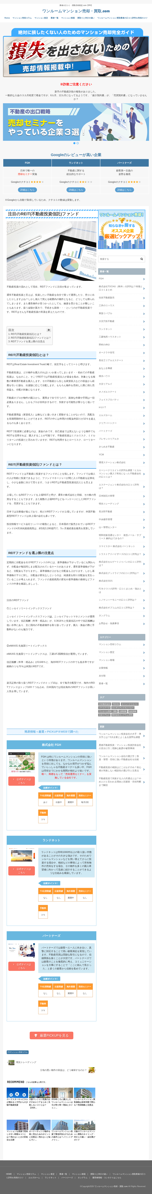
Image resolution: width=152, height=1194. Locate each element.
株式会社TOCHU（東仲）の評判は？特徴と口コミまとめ (120, 288)
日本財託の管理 (106, 496)
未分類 (102, 676)
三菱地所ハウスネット (110, 337)
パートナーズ (105, 431)
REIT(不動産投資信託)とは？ (26, 334)
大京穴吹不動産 (106, 321)
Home (7, 18)
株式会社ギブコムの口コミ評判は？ (116, 607)
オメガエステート (108, 392)
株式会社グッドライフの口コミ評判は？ (119, 573)
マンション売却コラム (22, 18)
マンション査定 (41, 18)
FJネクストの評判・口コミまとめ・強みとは (120, 590)
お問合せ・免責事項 (109, 623)
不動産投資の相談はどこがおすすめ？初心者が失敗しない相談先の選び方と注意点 (120, 769)
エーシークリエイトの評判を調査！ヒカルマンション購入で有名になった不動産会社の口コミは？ (120, 473)
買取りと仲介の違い (86, 18)
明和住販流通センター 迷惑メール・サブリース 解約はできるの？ (120, 537)
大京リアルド (105, 384)
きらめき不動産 (106, 447)
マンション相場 (68, 18)
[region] (76, 124)
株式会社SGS (106, 581)
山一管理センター (108, 527)
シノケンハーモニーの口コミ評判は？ (118, 600)
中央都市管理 (105, 519)
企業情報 (103, 668)
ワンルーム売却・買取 (108, 711)
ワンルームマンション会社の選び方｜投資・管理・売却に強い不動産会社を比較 (119, 758)
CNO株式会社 (104, 704)
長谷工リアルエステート (111, 360)
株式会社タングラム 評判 (122, 715)
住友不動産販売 (106, 297)
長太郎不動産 (105, 511)
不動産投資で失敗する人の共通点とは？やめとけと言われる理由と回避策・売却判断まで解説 (120, 781)
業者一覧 (54, 18)
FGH (101, 278)
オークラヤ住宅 (106, 352)
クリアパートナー (108, 423)
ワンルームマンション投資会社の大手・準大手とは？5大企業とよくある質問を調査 (120, 735)
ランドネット (105, 329)
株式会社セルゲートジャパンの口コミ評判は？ (120, 563)
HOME (9, 1174)
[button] (76, 122)
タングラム (104, 615)
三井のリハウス (106, 305)
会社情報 (132, 711)
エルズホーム (105, 415)
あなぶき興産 (105, 368)
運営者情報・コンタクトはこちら (106, 1177)
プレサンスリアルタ (109, 439)
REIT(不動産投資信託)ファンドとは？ (31, 337)
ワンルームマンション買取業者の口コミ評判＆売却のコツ (122, 18)
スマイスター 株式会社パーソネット (117, 546)
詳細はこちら (27, 190)
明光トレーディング (109, 503)
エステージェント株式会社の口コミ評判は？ (119, 486)
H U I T (102, 407)
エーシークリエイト (130, 704)
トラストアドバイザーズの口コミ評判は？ (120, 554)
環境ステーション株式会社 (112, 462)
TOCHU (116, 704)
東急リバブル (105, 313)
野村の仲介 (104, 344)
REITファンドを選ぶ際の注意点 (28, 341)
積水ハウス (104, 376)
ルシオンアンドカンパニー (123, 708)
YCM (101, 454)
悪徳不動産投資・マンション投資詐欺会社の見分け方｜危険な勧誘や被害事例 (120, 747)
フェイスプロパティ (109, 399)
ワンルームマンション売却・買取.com (76, 10)
